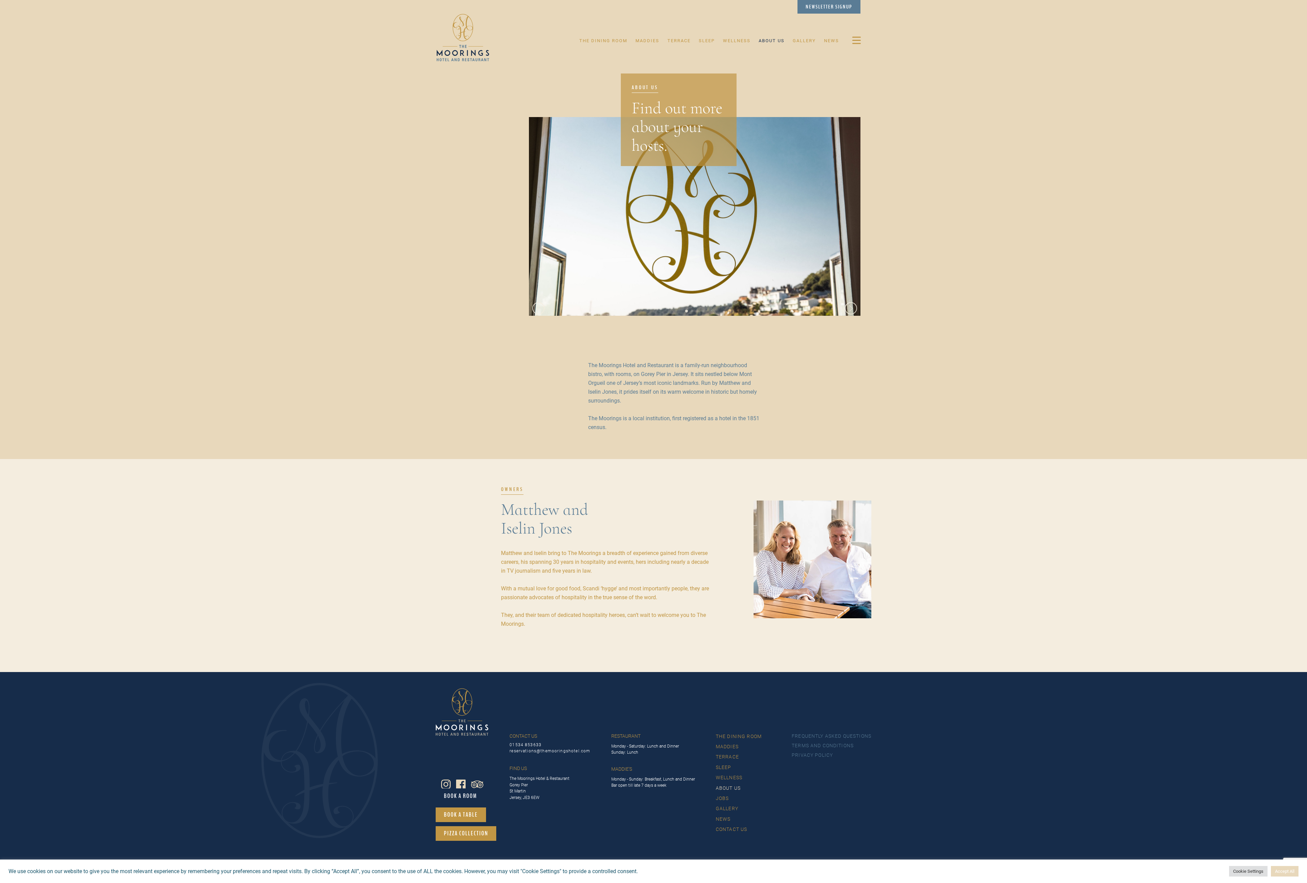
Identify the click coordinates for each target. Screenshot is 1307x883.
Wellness (737, 40)
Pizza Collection (466, 833)
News (831, 40)
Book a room (460, 796)
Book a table (461, 815)
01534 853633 (526, 745)
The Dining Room (603, 40)
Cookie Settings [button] (1248, 871)
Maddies (647, 40)
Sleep (707, 40)
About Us (772, 40)
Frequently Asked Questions (831, 736)
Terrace (679, 40)
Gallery (804, 40)
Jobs (722, 798)
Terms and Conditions (823, 745)
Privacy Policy (812, 755)
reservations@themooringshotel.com (550, 751)
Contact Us (731, 829)
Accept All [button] (1284, 871)
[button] (686, 311)
